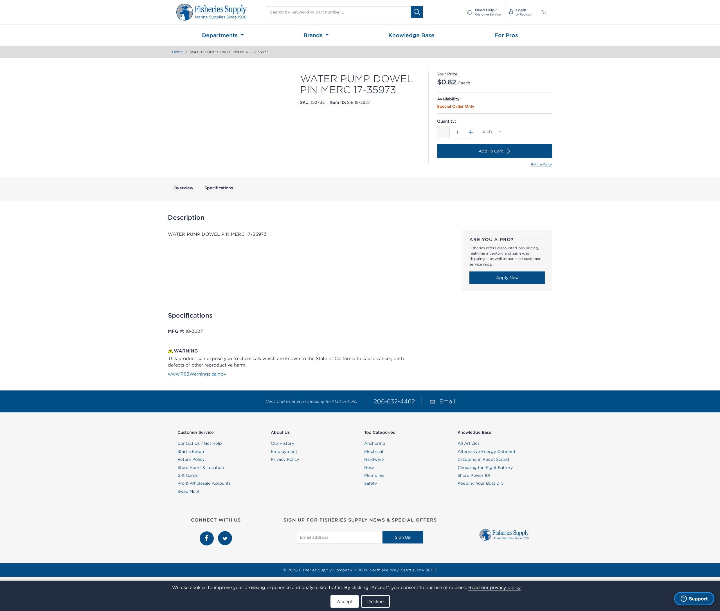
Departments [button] (220, 35)
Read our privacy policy (494, 587)
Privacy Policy (285, 459)
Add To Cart (491, 151)
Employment (284, 451)
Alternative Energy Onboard (486, 451)
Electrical (373, 451)
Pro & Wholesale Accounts (204, 483)
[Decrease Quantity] (443, 132)
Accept (345, 601)
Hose (369, 467)
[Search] (417, 12)
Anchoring (374, 443)
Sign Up (403, 537)
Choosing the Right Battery (485, 467)
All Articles (469, 443)
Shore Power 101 (474, 475)
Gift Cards (187, 475)
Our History (282, 443)
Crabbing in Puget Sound (483, 459)
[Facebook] (207, 534)
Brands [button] (313, 35)
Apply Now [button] (507, 277)
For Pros (506, 35)
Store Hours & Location (200, 467)
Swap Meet (188, 491)
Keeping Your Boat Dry (481, 483)
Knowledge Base (411, 35)
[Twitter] (225, 534)
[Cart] (542, 12)
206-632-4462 (394, 401)
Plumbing (374, 475)
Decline (375, 601)
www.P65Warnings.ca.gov (197, 374)
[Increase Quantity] (471, 132)
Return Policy (541, 164)
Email (447, 401)
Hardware (374, 459)
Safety (370, 483)
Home (177, 52)
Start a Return (191, 451)
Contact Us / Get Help (199, 443)
